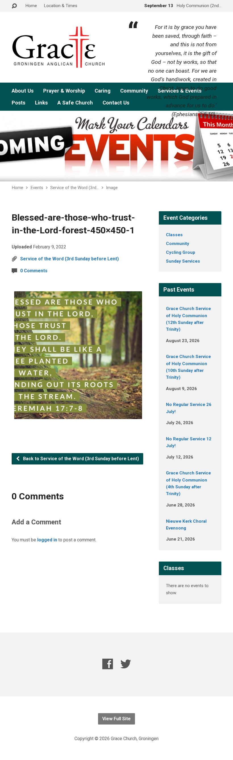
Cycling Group (180, 252)
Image (112, 187)
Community (177, 243)
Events (36, 187)
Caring (103, 90)
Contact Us (116, 102)
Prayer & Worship (64, 90)
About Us (23, 90)
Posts (18, 102)
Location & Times (60, 5)
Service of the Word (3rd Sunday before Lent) (69, 258)
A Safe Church (75, 102)
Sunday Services (183, 261)
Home (31, 5)
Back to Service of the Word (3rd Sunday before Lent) (80, 458)
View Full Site (116, 718)
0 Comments (33, 270)
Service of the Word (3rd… (74, 187)
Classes (174, 234)
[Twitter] (125, 664)
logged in (47, 540)
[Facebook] (107, 664)
